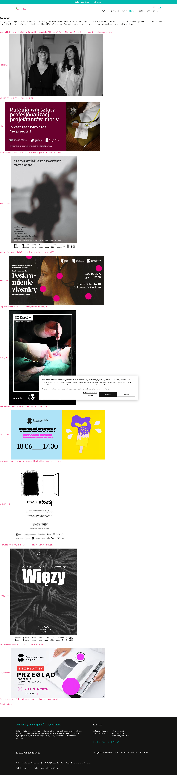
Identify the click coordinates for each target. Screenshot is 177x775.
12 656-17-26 (119, 731)
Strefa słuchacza (154, 11)
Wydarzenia (5, 203)
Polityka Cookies (40, 768)
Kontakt (141, 11)
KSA (103, 11)
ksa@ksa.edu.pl (123, 736)
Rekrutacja (114, 11)
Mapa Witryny (53, 768)
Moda (2, 126)
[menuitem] (154, 7)
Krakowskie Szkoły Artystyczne (87, 2)
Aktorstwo (4, 280)
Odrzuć (126, 394)
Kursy (124, 11)
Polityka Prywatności (24, 768)
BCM (62, 763)
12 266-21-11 (119, 733)
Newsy (132, 11)
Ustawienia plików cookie (90, 394)
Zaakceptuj (108, 394)
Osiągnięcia (5, 504)
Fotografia (4, 65)
